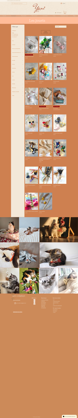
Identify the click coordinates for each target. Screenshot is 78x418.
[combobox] (60, 26)
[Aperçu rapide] (31, 44)
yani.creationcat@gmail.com (21, 303)
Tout (13, 32)
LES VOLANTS (14, 36)
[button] (65, 12)
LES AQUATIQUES (15, 35)
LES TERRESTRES (15, 34)
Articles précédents (46, 32)
